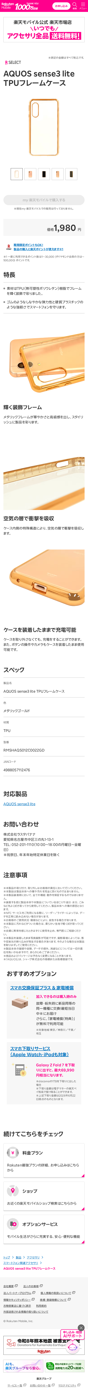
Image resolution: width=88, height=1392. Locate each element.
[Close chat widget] (81, 1327)
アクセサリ (33, 1257)
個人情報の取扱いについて (56, 1293)
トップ (6, 1257)
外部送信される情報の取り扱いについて (25, 1311)
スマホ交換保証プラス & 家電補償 (42, 988)
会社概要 (8, 1286)
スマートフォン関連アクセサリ (20, 1263)
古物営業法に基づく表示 (17, 1305)
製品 (18, 1257)
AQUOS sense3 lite (19, 804)
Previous (6, 175)
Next (81, 175)
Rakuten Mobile (8, 6)
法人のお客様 (31, 1286)
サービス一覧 (14, 1385)
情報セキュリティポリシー (17, 1299)
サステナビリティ (67, 1385)
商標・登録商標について (53, 1299)
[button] (72, 1342)
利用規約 (41, 1305)
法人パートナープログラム (17, 1293)
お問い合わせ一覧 (40, 1385)
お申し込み (61, 6)
